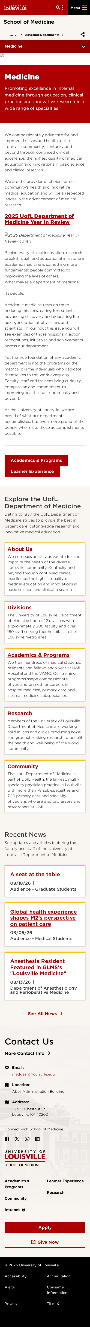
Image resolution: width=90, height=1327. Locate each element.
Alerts (10, 1287)
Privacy (11, 1304)
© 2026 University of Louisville (32, 1265)
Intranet (12, 1210)
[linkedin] (37, 1139)
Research (55, 1192)
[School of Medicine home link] (26, 1158)
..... (11, 34)
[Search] (60, 7)
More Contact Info (25, 1053)
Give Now (48, 1242)
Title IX (53, 1304)
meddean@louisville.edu (33, 1074)
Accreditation (59, 1276)
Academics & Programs (36, 460)
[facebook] (7, 1139)
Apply (44, 1227)
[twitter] (17, 1139)
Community (16, 1198)
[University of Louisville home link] (15, 7)
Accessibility (16, 1276)
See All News (43, 1013)
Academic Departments (42, 35)
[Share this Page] (81, 34)
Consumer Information (57, 1290)
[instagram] (27, 1139)
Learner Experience (32, 471)
